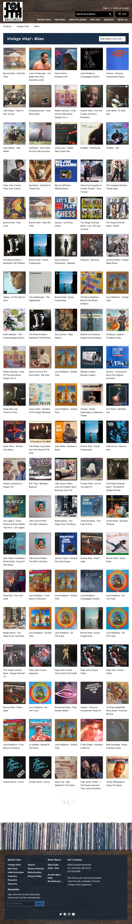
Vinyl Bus (95, 20)
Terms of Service (36, 868)
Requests (109, 20)
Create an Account (121, 8)
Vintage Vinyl (44, 20)
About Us (122, 20)
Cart (124, 14)
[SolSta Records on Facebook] (65, 914)
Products (7, 26)
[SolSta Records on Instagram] (69, 914)
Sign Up (40, 904)
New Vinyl (60, 20)
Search (31, 865)
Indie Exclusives (77, 20)
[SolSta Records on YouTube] (73, 914)
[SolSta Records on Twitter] (60, 914)
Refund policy (34, 872)
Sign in (106, 8)
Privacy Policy (35, 876)
